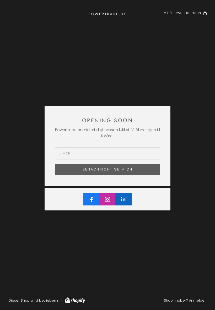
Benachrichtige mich (107, 169)
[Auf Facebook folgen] (91, 199)
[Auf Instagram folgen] (107, 199)
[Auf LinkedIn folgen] (123, 199)
